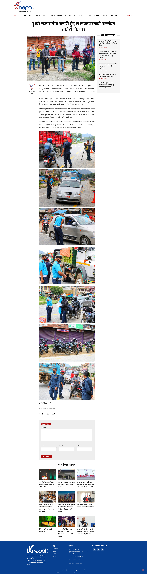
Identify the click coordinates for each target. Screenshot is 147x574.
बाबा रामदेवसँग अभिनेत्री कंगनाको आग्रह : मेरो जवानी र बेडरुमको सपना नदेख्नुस (108, 43)
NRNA (54, 551)
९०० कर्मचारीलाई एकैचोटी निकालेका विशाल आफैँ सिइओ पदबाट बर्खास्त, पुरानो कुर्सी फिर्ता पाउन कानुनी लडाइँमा (108, 54)
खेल (70, 15)
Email (61, 446)
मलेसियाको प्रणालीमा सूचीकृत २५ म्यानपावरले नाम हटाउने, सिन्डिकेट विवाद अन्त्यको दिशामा (66, 508)
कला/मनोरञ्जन (61, 15)
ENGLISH (114, 15)
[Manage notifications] (143, 570)
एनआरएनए (88, 15)
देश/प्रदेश (52, 15)
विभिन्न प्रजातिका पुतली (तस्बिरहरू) (45, 530)
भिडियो (54, 554)
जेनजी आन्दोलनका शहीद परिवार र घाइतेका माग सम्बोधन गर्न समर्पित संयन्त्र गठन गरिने (46, 508)
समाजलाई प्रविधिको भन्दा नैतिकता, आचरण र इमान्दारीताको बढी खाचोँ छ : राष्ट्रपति (66, 532)
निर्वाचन (30, 15)
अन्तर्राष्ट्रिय (106, 15)
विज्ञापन (69, 570)
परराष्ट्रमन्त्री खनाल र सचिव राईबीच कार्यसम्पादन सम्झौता (85, 505)
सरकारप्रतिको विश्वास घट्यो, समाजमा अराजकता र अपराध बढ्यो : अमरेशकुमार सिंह (85, 531)
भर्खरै (128, 16)
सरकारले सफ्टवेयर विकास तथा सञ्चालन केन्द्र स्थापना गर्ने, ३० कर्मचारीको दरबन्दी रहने (85, 484)
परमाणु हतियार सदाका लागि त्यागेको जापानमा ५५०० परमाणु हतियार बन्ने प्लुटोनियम (108, 66)
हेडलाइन (55, 556)
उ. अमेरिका (97, 15)
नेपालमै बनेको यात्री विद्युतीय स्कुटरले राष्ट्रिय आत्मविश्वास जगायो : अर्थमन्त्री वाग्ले (47, 484)
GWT (90, 572)
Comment (44, 428)
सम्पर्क (83, 570)
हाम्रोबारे (63, 570)
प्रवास (80, 15)
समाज (44, 15)
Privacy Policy (76, 570)
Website (79, 446)
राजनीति (38, 15)
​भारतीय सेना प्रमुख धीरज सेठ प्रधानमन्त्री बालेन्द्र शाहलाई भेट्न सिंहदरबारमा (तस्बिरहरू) (106, 85)
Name (43, 446)
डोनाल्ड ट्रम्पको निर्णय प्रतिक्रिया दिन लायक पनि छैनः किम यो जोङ (107, 75)
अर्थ (75, 15)
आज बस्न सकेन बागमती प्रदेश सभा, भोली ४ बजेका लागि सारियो (66, 484)
